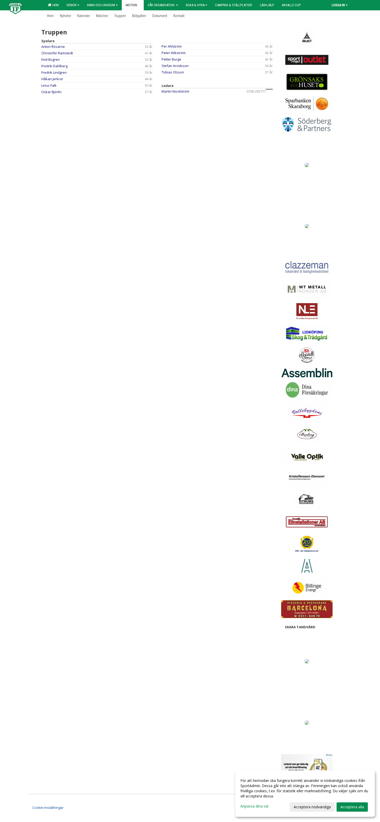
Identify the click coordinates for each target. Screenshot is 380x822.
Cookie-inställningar (48, 807)
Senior (71, 5)
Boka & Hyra (195, 5)
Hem (55, 5)
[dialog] (305, 793)
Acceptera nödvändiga (312, 806)
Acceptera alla (352, 806)
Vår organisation (161, 5)
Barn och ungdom (101, 5)
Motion (131, 5)
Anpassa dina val (254, 806)
